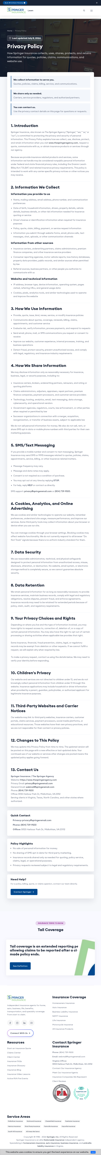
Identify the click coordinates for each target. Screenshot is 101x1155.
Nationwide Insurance (54, 1140)
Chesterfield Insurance (53, 1121)
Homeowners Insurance (63, 1003)
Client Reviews (59, 1081)
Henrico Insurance (14, 1126)
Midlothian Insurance (15, 1121)
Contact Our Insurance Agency (67, 1068)
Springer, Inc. (53, 1137)
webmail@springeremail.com (40, 787)
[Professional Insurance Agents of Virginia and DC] (61, 1093)
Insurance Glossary (16, 1065)
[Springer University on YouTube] (31, 1023)
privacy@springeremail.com (38, 491)
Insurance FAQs (14, 1061)
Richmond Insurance (34, 1121)
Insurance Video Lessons (18, 1074)
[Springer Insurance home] (28, 998)
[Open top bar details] (97, 3)
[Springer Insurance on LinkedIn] (24, 1023)
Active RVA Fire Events (17, 1078)
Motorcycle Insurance (62, 1024)
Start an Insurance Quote (19, 1048)
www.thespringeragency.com (63, 142)
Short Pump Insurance (32, 1126)
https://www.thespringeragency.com (38, 780)
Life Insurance (59, 1020)
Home (9, 31)
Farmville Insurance (51, 1126)
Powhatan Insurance (72, 1121)
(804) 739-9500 (62, 491)
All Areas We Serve (32, 1131)
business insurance (69, 1143)
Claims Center (14, 1052)
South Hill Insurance (15, 1131)
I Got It (93, 1152)
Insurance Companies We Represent (69, 1077)
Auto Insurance (59, 1007)
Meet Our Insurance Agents (65, 1072)
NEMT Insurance (60, 1016)
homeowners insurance (34, 1143)
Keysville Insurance (68, 1126)
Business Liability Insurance (65, 1011)
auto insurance (53, 1143)
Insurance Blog (14, 1070)
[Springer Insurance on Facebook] (10, 1023)
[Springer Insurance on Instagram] (17, 1023)
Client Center (13, 1057)
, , (72, 1064)
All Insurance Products (62, 1029)
